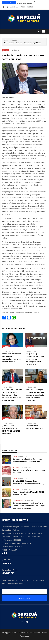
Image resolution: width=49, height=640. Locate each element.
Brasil (15, 456)
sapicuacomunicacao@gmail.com (18, 543)
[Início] (24, 18)
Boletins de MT (18, 500)
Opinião (13, 40)
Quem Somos (7, 560)
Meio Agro (16, 467)
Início (6, 40)
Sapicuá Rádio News (9, 570)
